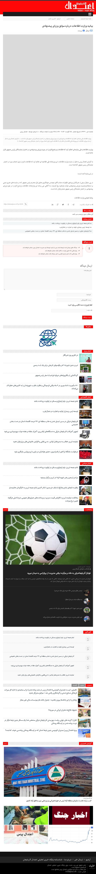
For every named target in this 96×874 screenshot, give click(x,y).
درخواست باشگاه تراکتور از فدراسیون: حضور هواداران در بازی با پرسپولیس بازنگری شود (46, 451)
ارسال (88, 30)
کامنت (75, 685)
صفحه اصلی (70, 19)
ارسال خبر (78, 860)
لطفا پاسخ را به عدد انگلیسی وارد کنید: (80, 305)
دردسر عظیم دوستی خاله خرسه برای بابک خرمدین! (68, 590)
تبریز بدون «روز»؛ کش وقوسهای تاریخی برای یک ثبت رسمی (55, 365)
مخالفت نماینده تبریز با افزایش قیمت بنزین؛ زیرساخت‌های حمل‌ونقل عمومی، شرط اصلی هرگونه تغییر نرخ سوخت (43, 499)
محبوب (89, 685)
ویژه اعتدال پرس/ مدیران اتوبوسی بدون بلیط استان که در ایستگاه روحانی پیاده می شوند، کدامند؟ (41, 730)
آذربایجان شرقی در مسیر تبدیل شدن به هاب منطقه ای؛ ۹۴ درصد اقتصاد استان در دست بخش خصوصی (57, 231)
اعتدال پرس (23, 132)
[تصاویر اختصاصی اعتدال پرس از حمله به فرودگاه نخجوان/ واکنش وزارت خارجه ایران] (26, 834)
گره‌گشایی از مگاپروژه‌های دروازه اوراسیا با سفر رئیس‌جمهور (56, 375)
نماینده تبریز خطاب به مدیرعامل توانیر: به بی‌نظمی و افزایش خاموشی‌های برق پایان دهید (45, 441)
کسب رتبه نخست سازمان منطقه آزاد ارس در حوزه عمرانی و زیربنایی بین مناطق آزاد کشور (59, 800)
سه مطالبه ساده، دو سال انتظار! (73, 599)
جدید (82, 685)
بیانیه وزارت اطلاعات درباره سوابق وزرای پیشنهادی (67, 26)
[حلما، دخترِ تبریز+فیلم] (26, 815)
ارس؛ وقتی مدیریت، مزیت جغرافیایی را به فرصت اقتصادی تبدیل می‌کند (62, 617)
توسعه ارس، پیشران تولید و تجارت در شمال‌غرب (75, 227)
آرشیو (5, 509)
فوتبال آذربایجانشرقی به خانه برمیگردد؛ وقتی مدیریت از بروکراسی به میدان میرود (58, 573)
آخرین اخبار (52, 19)
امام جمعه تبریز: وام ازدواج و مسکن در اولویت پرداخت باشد (71, 223)
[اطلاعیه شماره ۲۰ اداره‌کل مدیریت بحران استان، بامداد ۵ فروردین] (71, 815)
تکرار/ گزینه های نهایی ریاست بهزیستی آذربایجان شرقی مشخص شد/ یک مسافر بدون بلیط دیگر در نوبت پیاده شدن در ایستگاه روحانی (40, 722)
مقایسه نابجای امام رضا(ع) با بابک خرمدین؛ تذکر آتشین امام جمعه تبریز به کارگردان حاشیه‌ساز (43, 487)
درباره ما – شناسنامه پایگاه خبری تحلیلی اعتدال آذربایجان (47, 860)
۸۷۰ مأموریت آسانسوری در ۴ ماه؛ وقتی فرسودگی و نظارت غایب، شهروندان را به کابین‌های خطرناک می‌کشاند (42, 387)
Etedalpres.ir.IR (71, 872)
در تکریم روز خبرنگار (70, 355)
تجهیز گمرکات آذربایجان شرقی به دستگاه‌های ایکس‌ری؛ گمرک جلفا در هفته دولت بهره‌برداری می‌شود (41, 431)
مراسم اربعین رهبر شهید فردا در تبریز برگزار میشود (59, 477)
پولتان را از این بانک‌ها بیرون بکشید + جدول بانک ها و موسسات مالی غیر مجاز (48, 700)
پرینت (80, 30)
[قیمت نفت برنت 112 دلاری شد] (71, 834)
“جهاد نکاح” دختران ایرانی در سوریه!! (62, 710)
